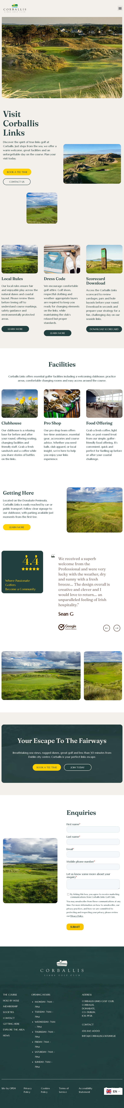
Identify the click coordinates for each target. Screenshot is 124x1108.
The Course (10, 994)
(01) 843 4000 (91, 1030)
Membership (10, 1006)
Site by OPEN (9, 1088)
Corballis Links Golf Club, (98, 1001)
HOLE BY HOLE (11, 1000)
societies (8, 1012)
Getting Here (11, 1023)
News (6, 1035)
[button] (119, 8)
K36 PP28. (87, 1015)
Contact (9, 1017)
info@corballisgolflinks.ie (99, 1035)
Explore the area (13, 1029)
